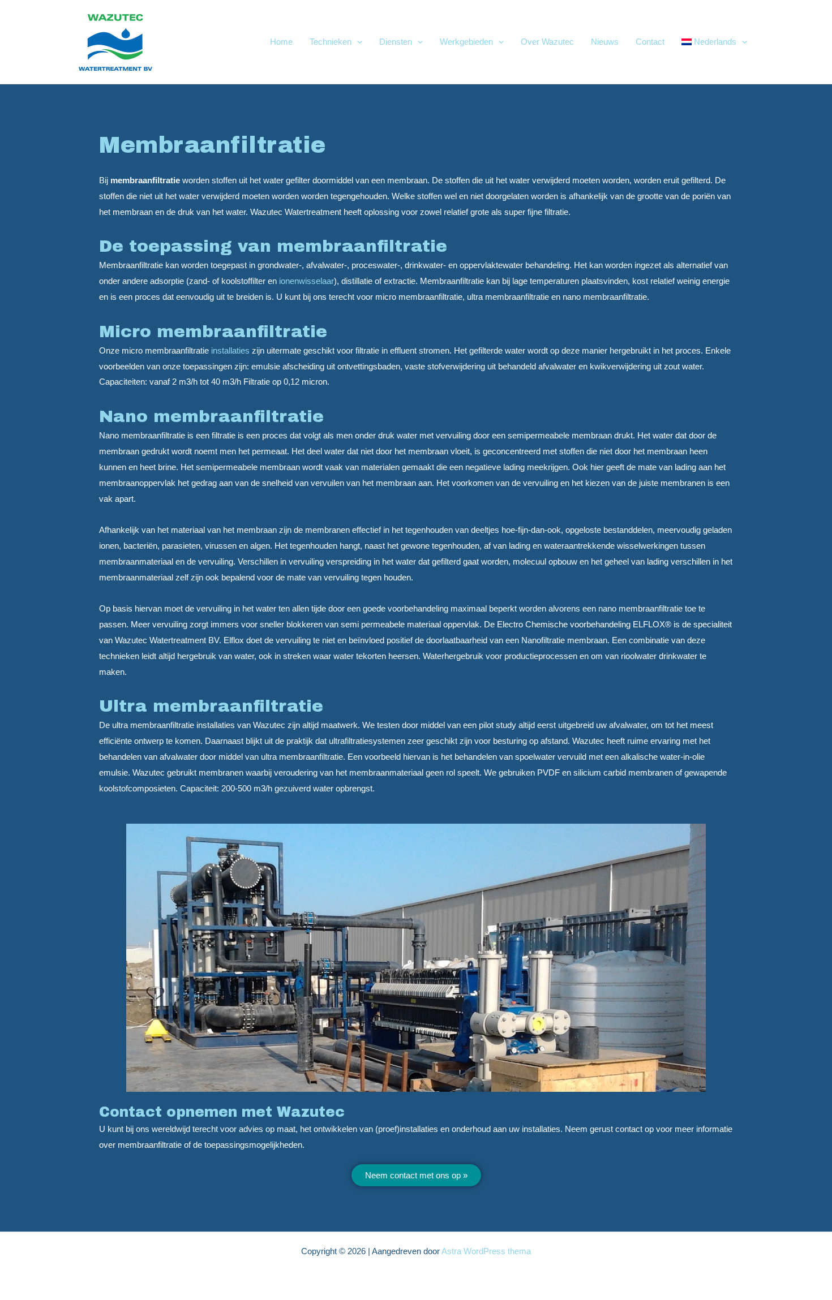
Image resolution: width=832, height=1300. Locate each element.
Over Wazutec (547, 41)
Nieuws (605, 41)
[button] (356, 41)
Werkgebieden (466, 41)
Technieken (330, 41)
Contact (650, 41)
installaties (230, 350)
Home (281, 41)
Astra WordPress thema (486, 1251)
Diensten (395, 41)
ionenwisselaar (306, 281)
